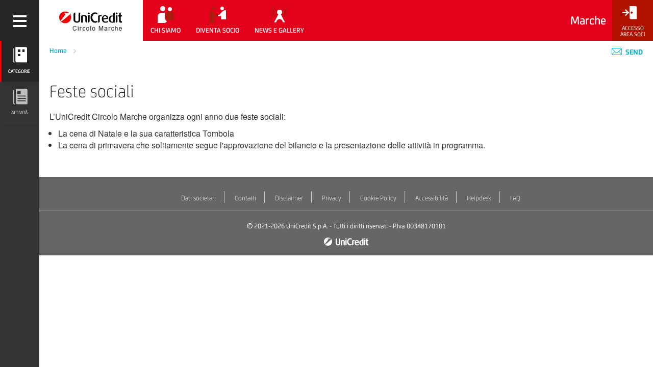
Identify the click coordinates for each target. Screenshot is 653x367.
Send (633, 52)
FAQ (515, 198)
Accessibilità (431, 198)
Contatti (245, 198)
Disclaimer (289, 198)
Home (58, 51)
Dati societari (198, 198)
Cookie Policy (378, 198)
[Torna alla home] (91, 20)
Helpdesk (479, 198)
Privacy (331, 198)
